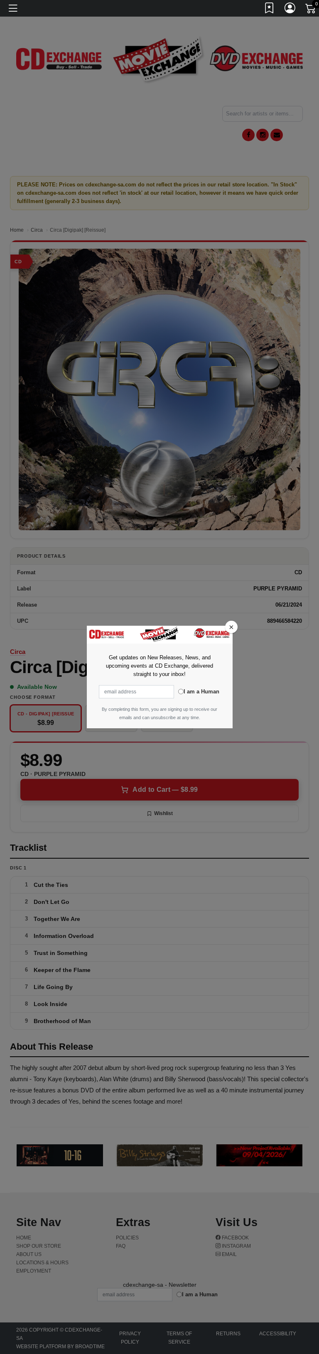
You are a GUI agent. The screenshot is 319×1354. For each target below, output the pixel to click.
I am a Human (201, 691)
